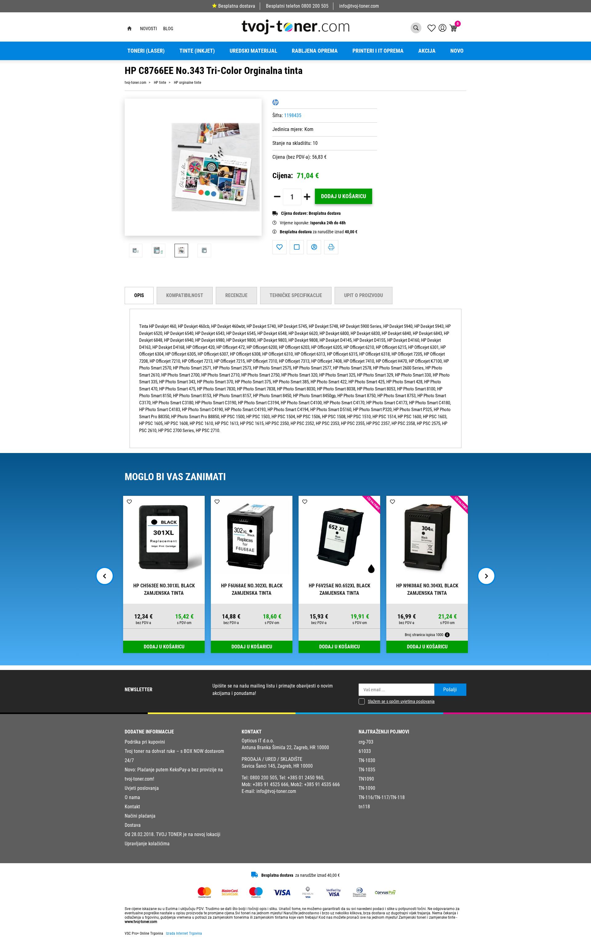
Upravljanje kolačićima (147, 844)
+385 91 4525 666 (270, 784)
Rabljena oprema (315, 50)
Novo (457, 50)
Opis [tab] (139, 295)
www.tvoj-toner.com (141, 922)
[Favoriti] (279, 247)
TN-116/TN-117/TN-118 (382, 797)
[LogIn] (442, 28)
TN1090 (366, 779)
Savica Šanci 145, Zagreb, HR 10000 (277, 766)
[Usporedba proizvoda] (297, 247)
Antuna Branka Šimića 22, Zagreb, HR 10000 (285, 747)
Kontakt (132, 807)
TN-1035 (367, 770)
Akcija (427, 50)
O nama (132, 797)
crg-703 (366, 742)
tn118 (364, 807)
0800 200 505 (314, 6)
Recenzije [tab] (236, 295)
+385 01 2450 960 (305, 778)
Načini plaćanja (140, 816)
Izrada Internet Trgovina (184, 933)
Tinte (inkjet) (197, 50)
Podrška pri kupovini (145, 742)
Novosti (148, 28)
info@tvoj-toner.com (359, 6)
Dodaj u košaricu (343, 196)
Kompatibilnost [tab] (184, 295)
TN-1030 (367, 760)
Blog (168, 28)
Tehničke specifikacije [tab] (296, 295)
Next (486, 576)
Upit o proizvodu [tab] (363, 295)
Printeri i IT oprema (378, 50)
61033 (365, 751)
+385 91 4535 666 (322, 784)
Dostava (133, 825)
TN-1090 (367, 788)
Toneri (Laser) (146, 50)
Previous (104, 576)
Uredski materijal (253, 50)
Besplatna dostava (236, 6)
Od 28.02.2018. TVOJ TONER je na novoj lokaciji (172, 834)
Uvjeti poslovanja (142, 788)
